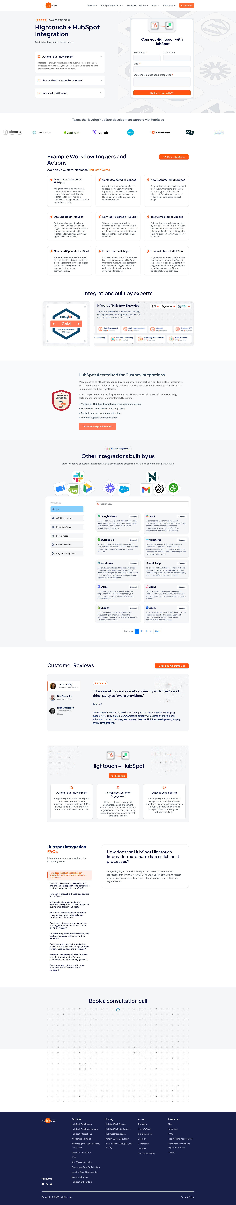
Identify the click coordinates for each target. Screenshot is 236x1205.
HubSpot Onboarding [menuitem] (82, 1182)
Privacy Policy (187, 1197)
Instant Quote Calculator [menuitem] (117, 1139)
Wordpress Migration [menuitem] (81, 1139)
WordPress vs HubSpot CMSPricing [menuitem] (118, 1145)
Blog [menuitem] (170, 1124)
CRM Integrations (64, 518)
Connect (133, 516)
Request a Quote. (100, 169)
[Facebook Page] (43, 1183)
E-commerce (62, 536)
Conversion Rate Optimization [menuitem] (86, 1167)
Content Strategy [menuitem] (80, 1177)
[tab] (69, 875)
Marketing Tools (63, 527)
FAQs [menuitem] (170, 1134)
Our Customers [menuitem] (145, 1134)
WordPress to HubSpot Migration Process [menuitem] (179, 1145)
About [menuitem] (154, 5)
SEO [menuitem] (74, 1157)
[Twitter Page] (47, 1183)
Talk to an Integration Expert (97, 426)
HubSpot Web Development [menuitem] (85, 1129)
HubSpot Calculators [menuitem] (81, 1152)
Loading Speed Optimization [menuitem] (85, 1172)
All (57, 509)
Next (157, 631)
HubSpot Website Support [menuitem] (117, 1129)
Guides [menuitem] (171, 1152)
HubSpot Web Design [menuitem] (82, 1124)
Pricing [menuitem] (142, 5)
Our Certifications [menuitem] (146, 1153)
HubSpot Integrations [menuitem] (111, 5)
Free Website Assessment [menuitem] (180, 1139)
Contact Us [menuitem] (186, 5)
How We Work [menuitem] (144, 1129)
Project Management (66, 553)
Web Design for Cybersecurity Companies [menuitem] (86, 1145)
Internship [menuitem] (173, 1129)
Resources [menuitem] (168, 5)
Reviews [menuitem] (142, 1148)
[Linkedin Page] (51, 1183)
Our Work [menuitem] (131, 5)
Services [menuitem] (91, 5)
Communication (63, 544)
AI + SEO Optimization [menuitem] (82, 1162)
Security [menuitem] (142, 1139)
